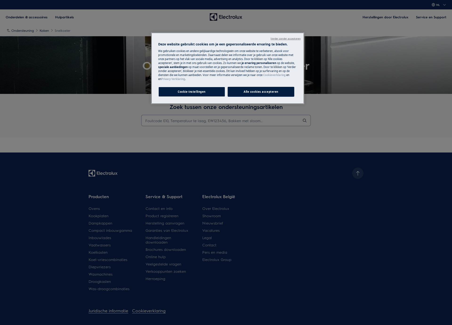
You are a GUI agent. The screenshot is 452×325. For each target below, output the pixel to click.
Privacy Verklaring (173, 79)
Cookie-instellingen (192, 91)
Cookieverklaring (274, 75)
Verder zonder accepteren (285, 38)
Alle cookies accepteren (261, 91)
